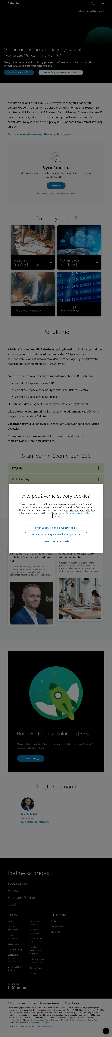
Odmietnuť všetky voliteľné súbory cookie (56, 534)
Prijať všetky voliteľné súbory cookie (56, 527)
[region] (56, 518)
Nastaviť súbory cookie (56, 541)
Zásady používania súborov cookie (73, 515)
